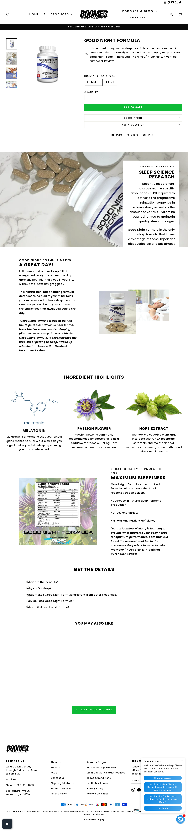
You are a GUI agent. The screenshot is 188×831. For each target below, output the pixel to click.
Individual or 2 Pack (100, 76)
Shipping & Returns (62, 783)
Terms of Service (61, 788)
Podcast (56, 767)
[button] (180, 819)
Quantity (91, 92)
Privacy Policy (95, 788)
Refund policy (59, 793)
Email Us (11, 779)
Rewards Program (97, 762)
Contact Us (58, 777)
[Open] (7, 824)
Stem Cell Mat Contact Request (106, 772)
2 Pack (110, 82)
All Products (56, 14)
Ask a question (133, 124)
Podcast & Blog (138, 11)
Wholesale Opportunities (101, 767)
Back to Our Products (96, 709)
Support (138, 17)
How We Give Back (97, 793)
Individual (93, 82)
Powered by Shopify (94, 819)
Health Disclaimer (97, 783)
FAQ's (54, 772)
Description (133, 118)
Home (34, 14)
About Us (56, 762)
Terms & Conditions (99, 777)
